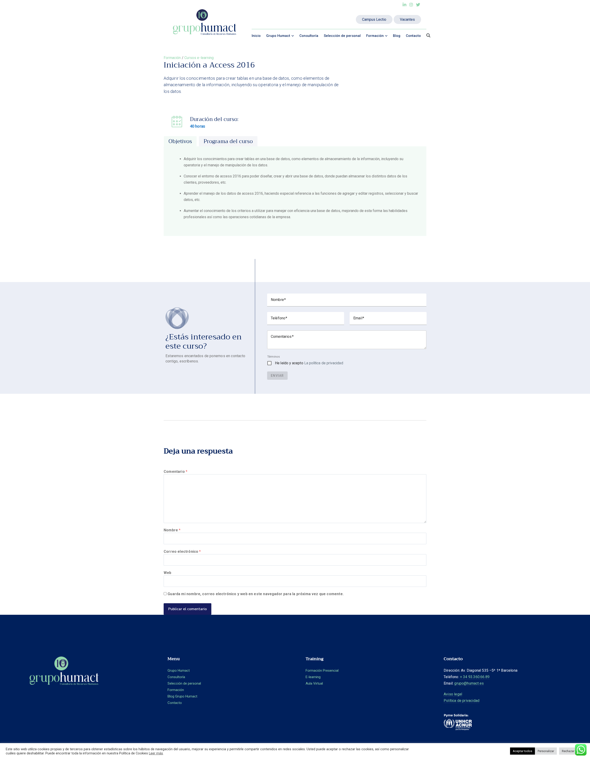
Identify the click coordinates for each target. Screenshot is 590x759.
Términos (273, 356)
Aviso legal (453, 694)
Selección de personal (342, 36)
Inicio (256, 36)
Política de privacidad (461, 700)
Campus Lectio (374, 19)
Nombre (172, 530)
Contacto (413, 36)
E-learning (313, 677)
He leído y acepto (309, 363)
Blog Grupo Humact (182, 696)
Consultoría (308, 36)
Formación (375, 36)
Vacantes (407, 19)
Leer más (156, 753)
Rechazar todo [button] (571, 751)
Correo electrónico (182, 551)
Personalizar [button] (546, 751)
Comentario (175, 471)
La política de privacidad (323, 363)
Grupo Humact (278, 36)
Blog (396, 36)
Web (167, 573)
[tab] (180, 141)
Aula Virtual (314, 683)
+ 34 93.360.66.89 (475, 677)
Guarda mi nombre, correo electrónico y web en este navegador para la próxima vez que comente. (256, 594)
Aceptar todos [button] (522, 751)
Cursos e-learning (199, 58)
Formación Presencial (322, 670)
